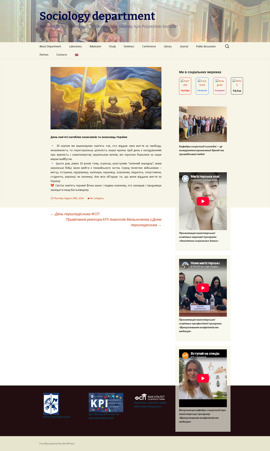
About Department (50, 46)
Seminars (129, 46)
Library (168, 46)
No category (97, 198)
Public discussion (206, 46)
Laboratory (75, 46)
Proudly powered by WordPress (57, 443)
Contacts (61, 54)
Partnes (43, 54)
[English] (76, 54)
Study (112, 46)
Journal (184, 46)
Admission (95, 46)
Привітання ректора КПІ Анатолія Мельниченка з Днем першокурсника (113, 222)
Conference (149, 46)
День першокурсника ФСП (75, 214)
